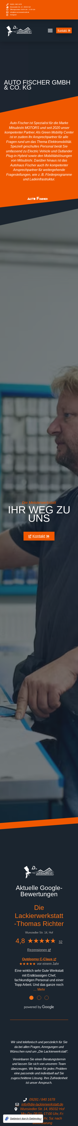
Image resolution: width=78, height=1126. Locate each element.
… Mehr (39, 989)
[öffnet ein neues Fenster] (39, 198)
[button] (50, 31)
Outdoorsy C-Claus (37, 959)
